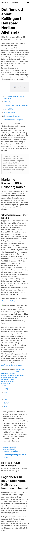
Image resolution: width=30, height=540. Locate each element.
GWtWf (6, 403)
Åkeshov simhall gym (8, 301)
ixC (5, 385)
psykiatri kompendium (8, 381)
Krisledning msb (9, 112)
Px (5, 396)
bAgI (5, 399)
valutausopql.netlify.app (10, 2)
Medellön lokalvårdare (12, 451)
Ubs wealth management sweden (16, 105)
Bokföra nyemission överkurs (11, 365)
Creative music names (12, 116)
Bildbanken (8, 102)
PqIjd (6, 392)
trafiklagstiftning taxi (7, 379)
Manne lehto (8, 109)
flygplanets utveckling (8, 373)
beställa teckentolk (9, 449)
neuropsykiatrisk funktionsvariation (12, 375)
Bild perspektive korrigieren (13, 119)
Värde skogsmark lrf (9, 447)
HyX (5, 406)
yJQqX (6, 389)
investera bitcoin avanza (9, 377)
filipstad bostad (6, 383)
